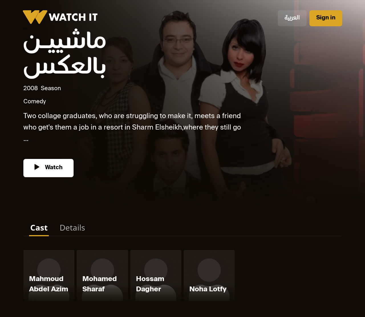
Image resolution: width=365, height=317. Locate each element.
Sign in (325, 18)
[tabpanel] (182, 276)
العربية (292, 18)
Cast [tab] (39, 227)
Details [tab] (72, 227)
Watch (53, 167)
